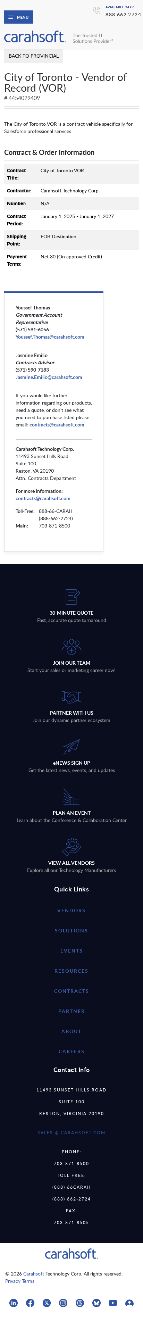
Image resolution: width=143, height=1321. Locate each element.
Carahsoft (33, 1273)
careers (72, 1051)
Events (71, 950)
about (71, 1031)
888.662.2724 (123, 14)
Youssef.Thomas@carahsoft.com (50, 336)
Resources (71, 970)
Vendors (71, 910)
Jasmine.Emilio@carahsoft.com (49, 377)
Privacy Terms (19, 1281)
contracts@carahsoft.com (43, 498)
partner (71, 1011)
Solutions (71, 930)
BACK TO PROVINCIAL (34, 55)
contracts (71, 991)
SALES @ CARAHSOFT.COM (71, 1132)
